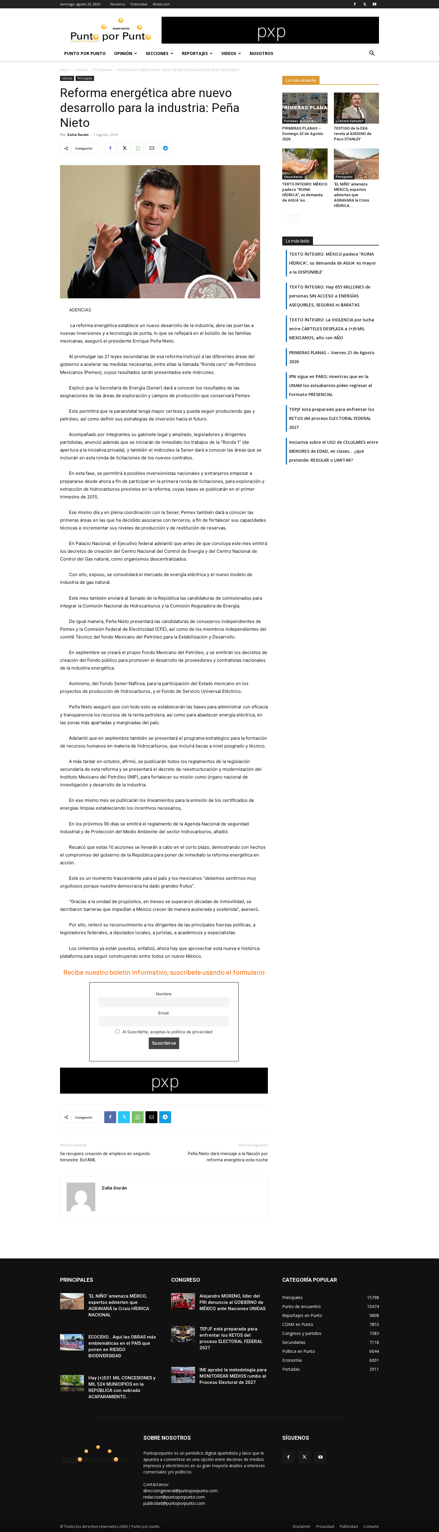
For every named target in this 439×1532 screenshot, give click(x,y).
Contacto (371, 1526)
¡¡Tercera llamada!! (349, 121)
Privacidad (325, 1526)
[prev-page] (286, 218)
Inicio (64, 69)
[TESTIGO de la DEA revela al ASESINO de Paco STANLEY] (356, 108)
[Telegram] (165, 148)
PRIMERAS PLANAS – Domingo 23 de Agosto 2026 (302, 133)
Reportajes (195, 53)
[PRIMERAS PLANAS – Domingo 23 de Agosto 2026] (305, 108)
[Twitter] (364, 4)
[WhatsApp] (138, 148)
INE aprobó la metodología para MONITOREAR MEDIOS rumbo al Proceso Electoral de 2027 (233, 1376)
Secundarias (293, 177)
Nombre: (164, 993)
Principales (102, 69)
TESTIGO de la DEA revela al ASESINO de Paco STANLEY (353, 133)
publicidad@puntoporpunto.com (174, 1503)
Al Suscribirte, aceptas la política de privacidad (166, 1031)
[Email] (151, 148)
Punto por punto (85, 53)
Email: (164, 1013)
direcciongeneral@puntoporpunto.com (180, 1490)
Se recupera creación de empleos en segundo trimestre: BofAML (105, 1157)
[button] (372, 54)
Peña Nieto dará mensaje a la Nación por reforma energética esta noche (228, 1157)
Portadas (291, 121)
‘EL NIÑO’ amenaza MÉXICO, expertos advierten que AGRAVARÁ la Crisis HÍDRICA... (351, 195)
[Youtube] (374, 4)
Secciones (157, 53)
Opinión (123, 53)
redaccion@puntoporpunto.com (174, 1497)
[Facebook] (354, 4)
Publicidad (139, 4)
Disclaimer (302, 1526)
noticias (81, 69)
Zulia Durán (78, 134)
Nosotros (117, 4)
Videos (228, 53)
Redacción (161, 4)
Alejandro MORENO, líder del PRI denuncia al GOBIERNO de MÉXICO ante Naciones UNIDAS (232, 1302)
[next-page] (295, 218)
